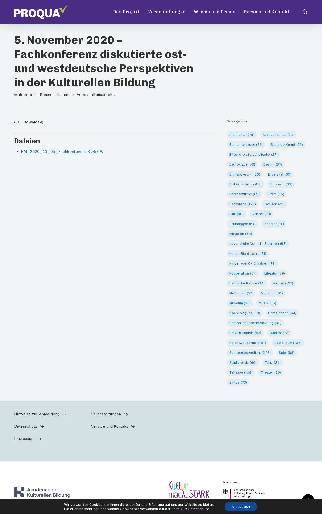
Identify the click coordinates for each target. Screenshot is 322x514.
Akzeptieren (241, 507)
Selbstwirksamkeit (247, 343)
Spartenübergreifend (250, 353)
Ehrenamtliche (244, 194)
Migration (272, 293)
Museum (240, 303)
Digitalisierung (244, 174)
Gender (261, 214)
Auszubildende (278, 135)
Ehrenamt (281, 184)
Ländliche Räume (246, 283)
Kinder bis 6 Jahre (247, 253)
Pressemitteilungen (57, 94)
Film (236, 214)
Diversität (280, 174)
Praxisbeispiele (245, 333)
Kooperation (242, 273)
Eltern (276, 194)
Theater (271, 372)
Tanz (273, 362)
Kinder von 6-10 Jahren (252, 263)
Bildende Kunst (287, 144)
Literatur (274, 273)
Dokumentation (245, 184)
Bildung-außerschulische (253, 154)
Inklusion (240, 234)
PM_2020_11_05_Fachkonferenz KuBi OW (62, 151)
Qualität (279, 333)
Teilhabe (240, 372)
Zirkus (238, 382)
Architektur (241, 135)
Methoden (241, 293)
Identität (274, 224)
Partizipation (282, 313)
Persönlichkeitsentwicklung (255, 323)
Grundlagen (242, 224)
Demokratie (242, 164)
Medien (283, 283)
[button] (40, 414)
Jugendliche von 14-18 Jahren (258, 244)
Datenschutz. (199, 509)
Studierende (243, 362)
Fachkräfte (242, 204)
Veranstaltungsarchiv (96, 94)
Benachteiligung (246, 144)
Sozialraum (288, 343)
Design (272, 164)
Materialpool (26, 94)
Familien (274, 204)
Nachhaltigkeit (244, 313)
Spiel (286, 353)
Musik (267, 303)
